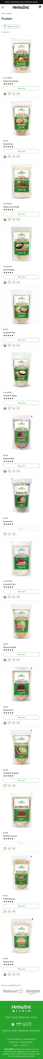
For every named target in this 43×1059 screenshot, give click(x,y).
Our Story (33, 1017)
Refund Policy (35, 1030)
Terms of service (26, 1042)
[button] (39, 7)
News (27, 1017)
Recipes (15, 1017)
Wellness (22, 1017)
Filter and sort (13, 26)
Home (3, 13)
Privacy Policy (14, 1042)
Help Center (6, 1030)
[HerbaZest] (21, 7)
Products (9, 13)
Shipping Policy (23, 1030)
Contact (14, 1030)
